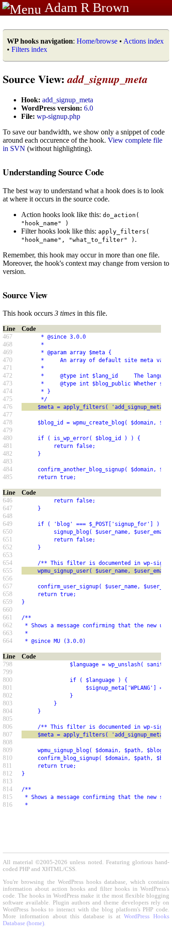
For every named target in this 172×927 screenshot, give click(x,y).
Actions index (143, 41)
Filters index (29, 49)
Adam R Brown (86, 7)
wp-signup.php (58, 116)
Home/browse (97, 41)
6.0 (88, 108)
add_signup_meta (67, 100)
